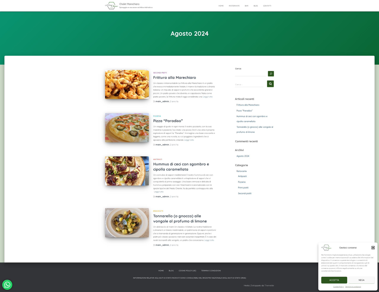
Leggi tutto (208, 96)
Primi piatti (158, 211)
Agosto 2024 (243, 156)
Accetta (334, 280)
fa (174, 101)
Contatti (267, 6)
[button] (373, 247)
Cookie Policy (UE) (187, 270)
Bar (246, 6)
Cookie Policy (338, 286)
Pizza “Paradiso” (168, 120)
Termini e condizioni (353, 286)
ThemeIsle (269, 285)
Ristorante (234, 6)
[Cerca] (271, 73)
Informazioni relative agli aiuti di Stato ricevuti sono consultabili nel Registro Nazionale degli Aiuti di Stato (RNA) (189, 278)
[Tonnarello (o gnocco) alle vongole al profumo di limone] (127, 222)
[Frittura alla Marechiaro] (127, 84)
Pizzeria (157, 116)
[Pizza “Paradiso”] (127, 127)
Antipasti (157, 159)
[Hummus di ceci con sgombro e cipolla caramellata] (127, 171)
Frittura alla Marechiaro (174, 77)
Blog (256, 6)
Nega (361, 280)
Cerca (238, 68)
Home (221, 6)
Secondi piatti (160, 73)
